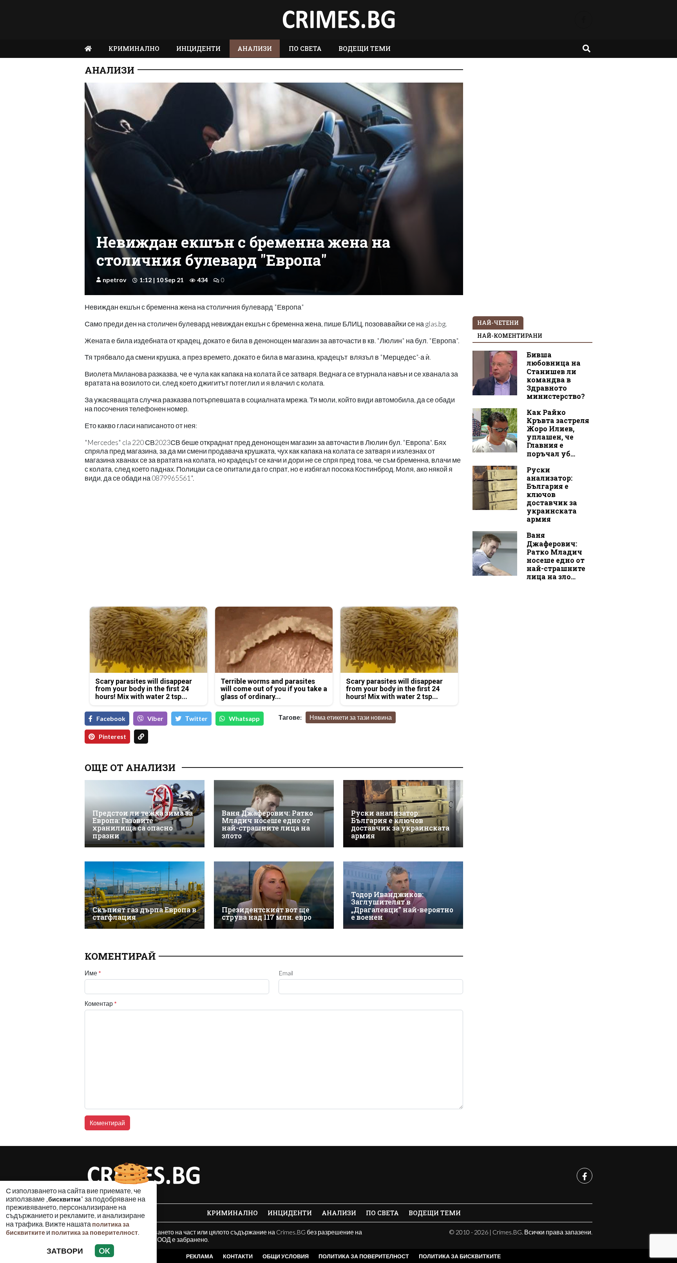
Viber (155, 718)
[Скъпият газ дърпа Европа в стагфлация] (145, 895)
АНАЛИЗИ (254, 48)
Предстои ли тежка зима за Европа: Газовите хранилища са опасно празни (142, 824)
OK (104, 1250)
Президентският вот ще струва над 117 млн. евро (266, 913)
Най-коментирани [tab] (509, 335)
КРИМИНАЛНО (134, 48)
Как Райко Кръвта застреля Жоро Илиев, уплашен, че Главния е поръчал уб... (558, 433)
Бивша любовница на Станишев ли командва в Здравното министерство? (556, 375)
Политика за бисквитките (460, 1256)
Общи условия (285, 1256)
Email (286, 973)
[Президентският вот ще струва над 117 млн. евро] (274, 895)
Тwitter (196, 718)
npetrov (115, 279)
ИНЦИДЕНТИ (198, 48)
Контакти (238, 1256)
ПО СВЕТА (305, 48)
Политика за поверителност (364, 1256)
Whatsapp (244, 718)
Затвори (65, 1250)
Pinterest (112, 736)
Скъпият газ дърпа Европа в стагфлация (144, 913)
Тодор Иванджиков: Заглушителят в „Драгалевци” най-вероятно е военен (402, 906)
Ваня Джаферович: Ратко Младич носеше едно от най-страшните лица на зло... (556, 556)
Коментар (101, 1003)
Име (93, 973)
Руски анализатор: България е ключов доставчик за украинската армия (400, 824)
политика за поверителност (94, 1232)
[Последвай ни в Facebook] (583, 20)
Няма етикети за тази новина (351, 717)
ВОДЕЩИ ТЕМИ (364, 48)
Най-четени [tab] (498, 322)
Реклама (199, 1256)
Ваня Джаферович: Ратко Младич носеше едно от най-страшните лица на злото (267, 824)
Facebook (110, 718)
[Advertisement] (177, 545)
